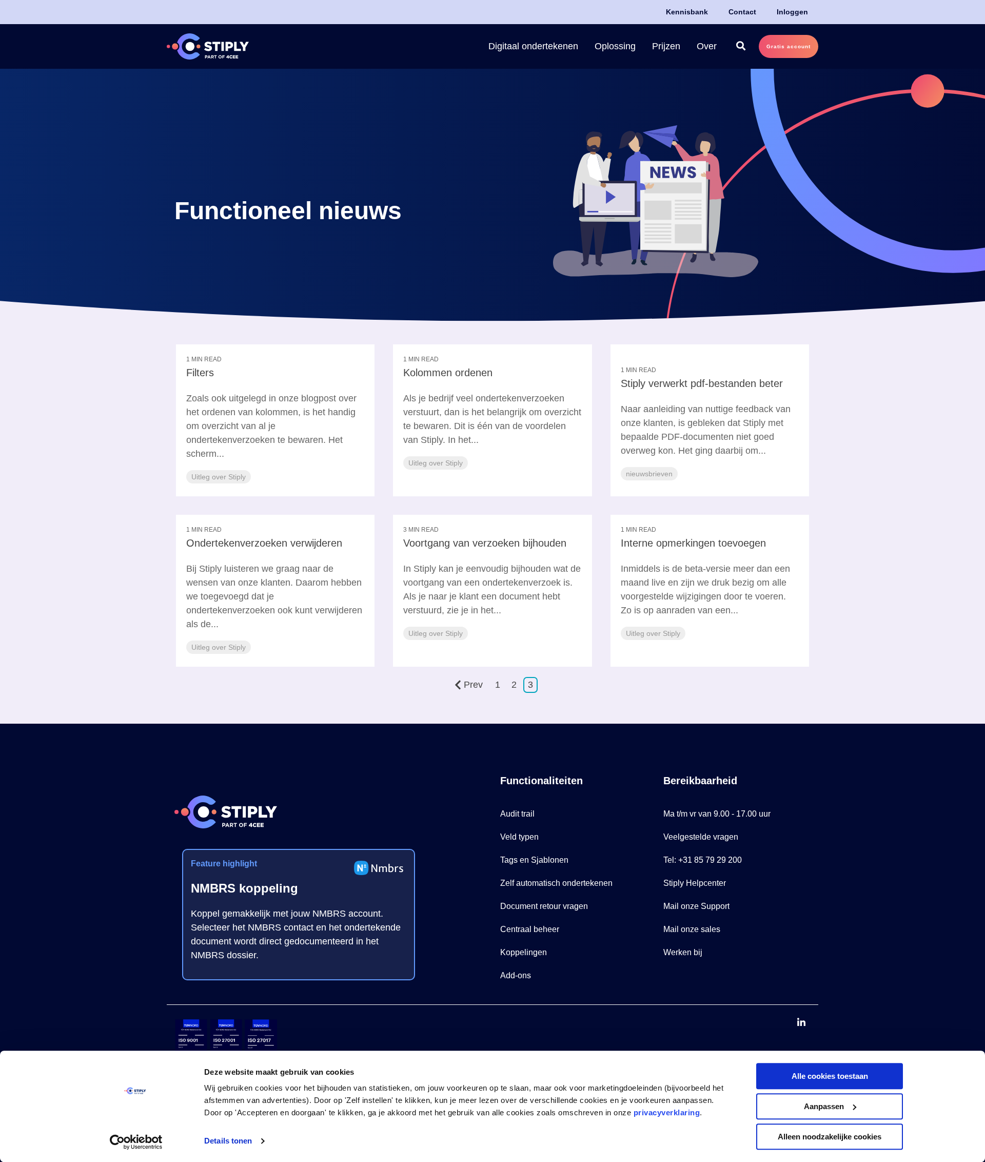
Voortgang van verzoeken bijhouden (484, 543)
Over (707, 46)
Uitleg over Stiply (218, 477)
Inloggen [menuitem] (792, 12)
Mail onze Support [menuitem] (696, 906)
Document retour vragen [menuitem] (544, 906)
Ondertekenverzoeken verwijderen (264, 543)
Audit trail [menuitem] (517, 813)
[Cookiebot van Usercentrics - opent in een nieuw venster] (136, 1142)
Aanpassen (824, 1106)
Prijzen (666, 46)
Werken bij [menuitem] (682, 952)
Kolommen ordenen (448, 372)
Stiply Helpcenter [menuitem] (694, 883)
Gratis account (788, 46)
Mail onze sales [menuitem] (691, 929)
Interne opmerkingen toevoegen (693, 543)
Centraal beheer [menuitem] (529, 929)
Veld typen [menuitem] (519, 836)
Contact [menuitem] (742, 12)
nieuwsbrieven (649, 474)
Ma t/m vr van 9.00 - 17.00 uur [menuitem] (717, 813)
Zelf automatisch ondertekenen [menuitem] (556, 883)
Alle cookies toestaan (830, 1076)
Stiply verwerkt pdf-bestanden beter (702, 383)
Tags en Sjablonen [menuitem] (534, 860)
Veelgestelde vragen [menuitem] (700, 836)
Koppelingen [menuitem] (523, 952)
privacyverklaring (667, 1112)
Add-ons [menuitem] (515, 975)
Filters (200, 372)
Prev (473, 685)
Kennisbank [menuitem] (687, 12)
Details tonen (228, 1141)
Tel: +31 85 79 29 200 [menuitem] (702, 860)
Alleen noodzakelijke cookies (829, 1136)
